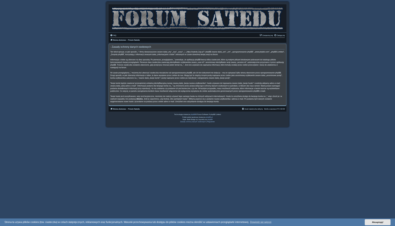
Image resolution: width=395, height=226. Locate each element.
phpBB (193, 114)
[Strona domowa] (197, 17)
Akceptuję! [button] (377, 222)
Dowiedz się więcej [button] (260, 222)
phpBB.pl (209, 117)
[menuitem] (113, 35)
